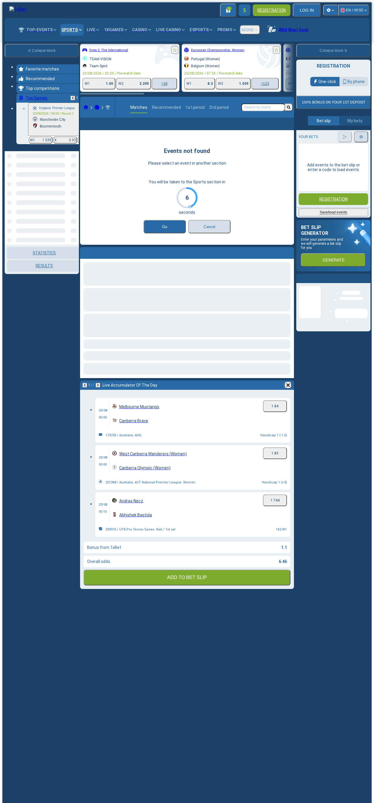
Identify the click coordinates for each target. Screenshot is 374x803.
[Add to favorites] (174, 50)
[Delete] (288, 394)
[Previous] (72, 98)
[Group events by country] (74, 181)
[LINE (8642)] (85, 107)
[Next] (98, 394)
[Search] (289, 107)
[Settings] (330, 10)
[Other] (285, 128)
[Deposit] (244, 10)
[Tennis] (97, 107)
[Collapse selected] (66, 181)
